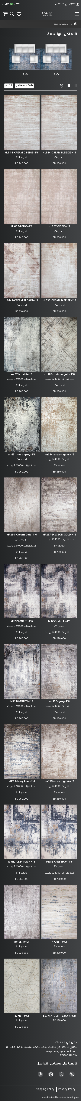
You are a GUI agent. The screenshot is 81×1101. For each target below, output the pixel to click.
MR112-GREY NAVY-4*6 (21, 862)
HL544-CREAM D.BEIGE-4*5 (59, 153)
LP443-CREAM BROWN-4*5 (21, 300)
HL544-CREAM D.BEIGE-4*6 (22, 153)
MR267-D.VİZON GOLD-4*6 (59, 535)
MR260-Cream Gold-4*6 (22, 535)
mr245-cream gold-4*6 (59, 781)
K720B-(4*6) (59, 942)
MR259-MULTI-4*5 (59, 621)
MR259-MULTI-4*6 (22, 621)
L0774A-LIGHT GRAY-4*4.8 (59, 1016)
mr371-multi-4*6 (21, 374)
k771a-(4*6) (22, 1016)
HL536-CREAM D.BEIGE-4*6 (59, 300)
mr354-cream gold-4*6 (59, 455)
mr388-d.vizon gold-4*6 (59, 374)
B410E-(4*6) (21, 942)
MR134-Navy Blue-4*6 (21, 781)
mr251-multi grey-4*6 (22, 455)
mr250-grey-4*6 (59, 701)
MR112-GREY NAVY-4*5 (59, 862)
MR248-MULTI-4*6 (21, 701)
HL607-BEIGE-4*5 (59, 226)
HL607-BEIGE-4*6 (22, 226)
